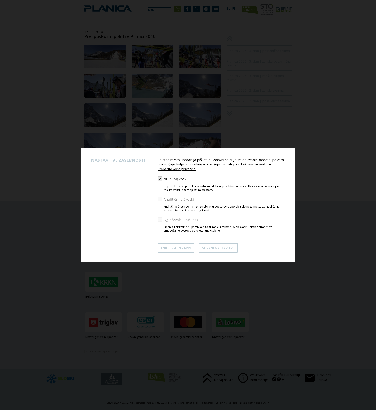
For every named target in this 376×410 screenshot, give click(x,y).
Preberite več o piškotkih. (177, 169)
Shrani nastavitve (218, 248)
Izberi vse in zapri (176, 248)
